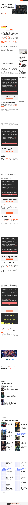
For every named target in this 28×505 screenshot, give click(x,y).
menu (1, 0)
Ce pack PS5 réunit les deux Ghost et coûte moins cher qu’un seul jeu (9, 432)
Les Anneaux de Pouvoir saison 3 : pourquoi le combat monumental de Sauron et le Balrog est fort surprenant (23, 67)
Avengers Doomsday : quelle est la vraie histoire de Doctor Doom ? (24, 448)
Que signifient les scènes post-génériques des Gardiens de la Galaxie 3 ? (11, 389)
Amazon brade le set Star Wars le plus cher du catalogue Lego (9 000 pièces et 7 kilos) (9, 472)
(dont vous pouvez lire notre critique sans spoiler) (9, 41)
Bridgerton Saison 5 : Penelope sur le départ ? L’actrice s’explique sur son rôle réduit (9, 464)
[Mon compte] (21, 0)
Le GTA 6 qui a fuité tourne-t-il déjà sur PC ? (9, 477)
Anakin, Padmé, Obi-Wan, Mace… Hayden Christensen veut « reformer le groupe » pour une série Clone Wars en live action (24, 464)
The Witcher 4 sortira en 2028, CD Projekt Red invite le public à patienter (9, 443)
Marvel (2, 332)
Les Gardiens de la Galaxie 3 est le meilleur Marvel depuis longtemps (10, 396)
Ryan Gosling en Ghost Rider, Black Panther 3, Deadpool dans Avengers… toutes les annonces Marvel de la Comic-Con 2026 (23, 73)
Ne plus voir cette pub (3, 381)
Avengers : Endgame (5, 204)
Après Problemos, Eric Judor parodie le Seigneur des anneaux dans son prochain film (24, 483)
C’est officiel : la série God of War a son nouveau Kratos (9, 488)
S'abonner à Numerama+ (8, 323)
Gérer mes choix (9, 195)
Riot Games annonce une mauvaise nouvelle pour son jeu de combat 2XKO (9, 483)
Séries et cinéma (25, 2)
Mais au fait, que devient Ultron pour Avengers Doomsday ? (10, 335)
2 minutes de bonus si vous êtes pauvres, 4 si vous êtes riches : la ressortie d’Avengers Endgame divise (9, 334)
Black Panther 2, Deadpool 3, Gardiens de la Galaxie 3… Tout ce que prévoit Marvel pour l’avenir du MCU (11, 403)
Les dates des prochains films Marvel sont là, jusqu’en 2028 (22, 71)
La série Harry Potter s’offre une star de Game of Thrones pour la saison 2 (9, 437)
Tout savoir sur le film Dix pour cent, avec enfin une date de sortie (24, 472)
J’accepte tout (10, 91)
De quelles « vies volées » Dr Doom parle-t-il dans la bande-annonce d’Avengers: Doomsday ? (23, 429)
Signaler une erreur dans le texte (13, 366)
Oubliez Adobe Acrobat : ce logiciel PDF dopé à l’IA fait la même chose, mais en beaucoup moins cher (10, 386)
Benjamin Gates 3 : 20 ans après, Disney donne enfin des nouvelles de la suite (24, 424)
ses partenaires (10, 190)
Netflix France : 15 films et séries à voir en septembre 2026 (9, 424)
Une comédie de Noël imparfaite (9, 266)
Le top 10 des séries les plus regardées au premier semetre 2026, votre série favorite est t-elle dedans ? (23, 77)
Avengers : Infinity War (8, 158)
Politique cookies (9, 90)
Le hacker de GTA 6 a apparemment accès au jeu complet (24, 478)
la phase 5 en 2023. (5, 38)
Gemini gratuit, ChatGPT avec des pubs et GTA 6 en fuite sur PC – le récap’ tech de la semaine (23, 443)
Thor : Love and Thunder (11, 219)
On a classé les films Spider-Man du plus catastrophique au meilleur (24, 64)
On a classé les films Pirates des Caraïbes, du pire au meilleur (23, 437)
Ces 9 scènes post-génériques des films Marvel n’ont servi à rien (10, 392)
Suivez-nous (11, 29)
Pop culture (20, 2)
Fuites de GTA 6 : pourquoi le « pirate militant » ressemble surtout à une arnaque (24, 488)
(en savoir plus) (15, 85)
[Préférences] (22, 0)
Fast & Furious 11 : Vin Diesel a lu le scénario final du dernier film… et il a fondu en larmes (9, 448)
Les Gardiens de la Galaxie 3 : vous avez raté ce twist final (10, 399)
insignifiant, (9, 36)
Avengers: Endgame (10, 357)
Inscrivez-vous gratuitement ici (5, 329)
